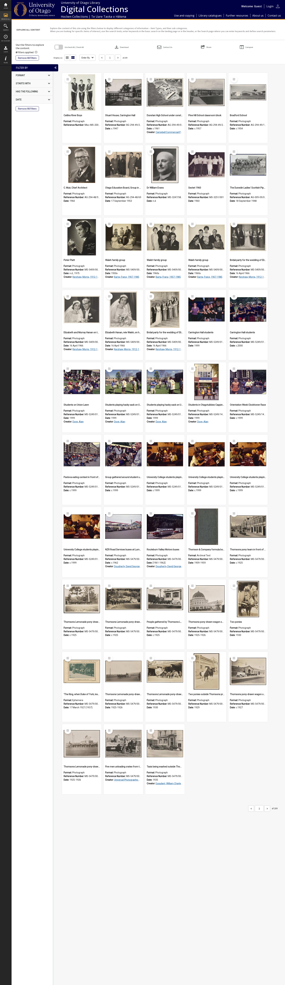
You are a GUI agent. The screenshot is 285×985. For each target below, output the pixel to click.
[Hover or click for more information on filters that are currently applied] (36, 52)
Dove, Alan (78, 421)
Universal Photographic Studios (130, 779)
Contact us (274, 15)
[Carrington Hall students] (206, 309)
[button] (165, 47)
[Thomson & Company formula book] (206, 527)
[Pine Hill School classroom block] (206, 92)
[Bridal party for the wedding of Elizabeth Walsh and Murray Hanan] (248, 237)
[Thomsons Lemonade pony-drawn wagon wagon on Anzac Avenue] (123, 671)
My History (5, 41)
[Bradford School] (248, 92)
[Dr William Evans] (165, 165)
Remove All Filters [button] (27, 58)
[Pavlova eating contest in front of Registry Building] (82, 454)
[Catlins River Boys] (82, 92)
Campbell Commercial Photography (174, 132)
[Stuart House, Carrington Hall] (123, 92)
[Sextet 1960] (206, 165)
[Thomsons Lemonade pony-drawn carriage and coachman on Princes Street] (165, 671)
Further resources (237, 15)
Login (6, 52)
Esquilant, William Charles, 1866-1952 (175, 783)
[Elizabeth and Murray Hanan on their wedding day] (82, 309)
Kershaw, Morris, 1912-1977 (87, 277)
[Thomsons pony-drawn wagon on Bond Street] (248, 671)
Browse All (5, 19)
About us (258, 15)
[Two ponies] (248, 599)
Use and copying (184, 15)
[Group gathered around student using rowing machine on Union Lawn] (123, 454)
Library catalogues (210, 15)
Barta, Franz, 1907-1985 (126, 277)
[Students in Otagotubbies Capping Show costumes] (206, 382)
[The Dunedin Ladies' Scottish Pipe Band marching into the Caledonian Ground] (248, 165)
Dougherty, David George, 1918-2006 (133, 566)
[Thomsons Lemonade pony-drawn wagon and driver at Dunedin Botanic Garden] (123, 599)
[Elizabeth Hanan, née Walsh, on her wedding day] (123, 309)
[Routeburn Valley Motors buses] (165, 527)
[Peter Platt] (82, 237)
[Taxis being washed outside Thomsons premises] (165, 744)
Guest (258, 6)
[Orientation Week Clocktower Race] (248, 382)
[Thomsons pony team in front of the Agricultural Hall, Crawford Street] (248, 527)
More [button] (6, 63)
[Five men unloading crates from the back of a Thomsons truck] (123, 744)
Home (6, 8)
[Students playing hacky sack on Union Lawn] (123, 382)
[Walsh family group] (123, 237)
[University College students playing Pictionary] (165, 454)
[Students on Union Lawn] (82, 382)
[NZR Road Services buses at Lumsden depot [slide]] (123, 527)
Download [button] (121, 47)
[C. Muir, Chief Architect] (82, 165)
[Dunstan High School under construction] (165, 92)
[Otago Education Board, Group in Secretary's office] (123, 165)
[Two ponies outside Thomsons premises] (206, 671)
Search (6, 30)
